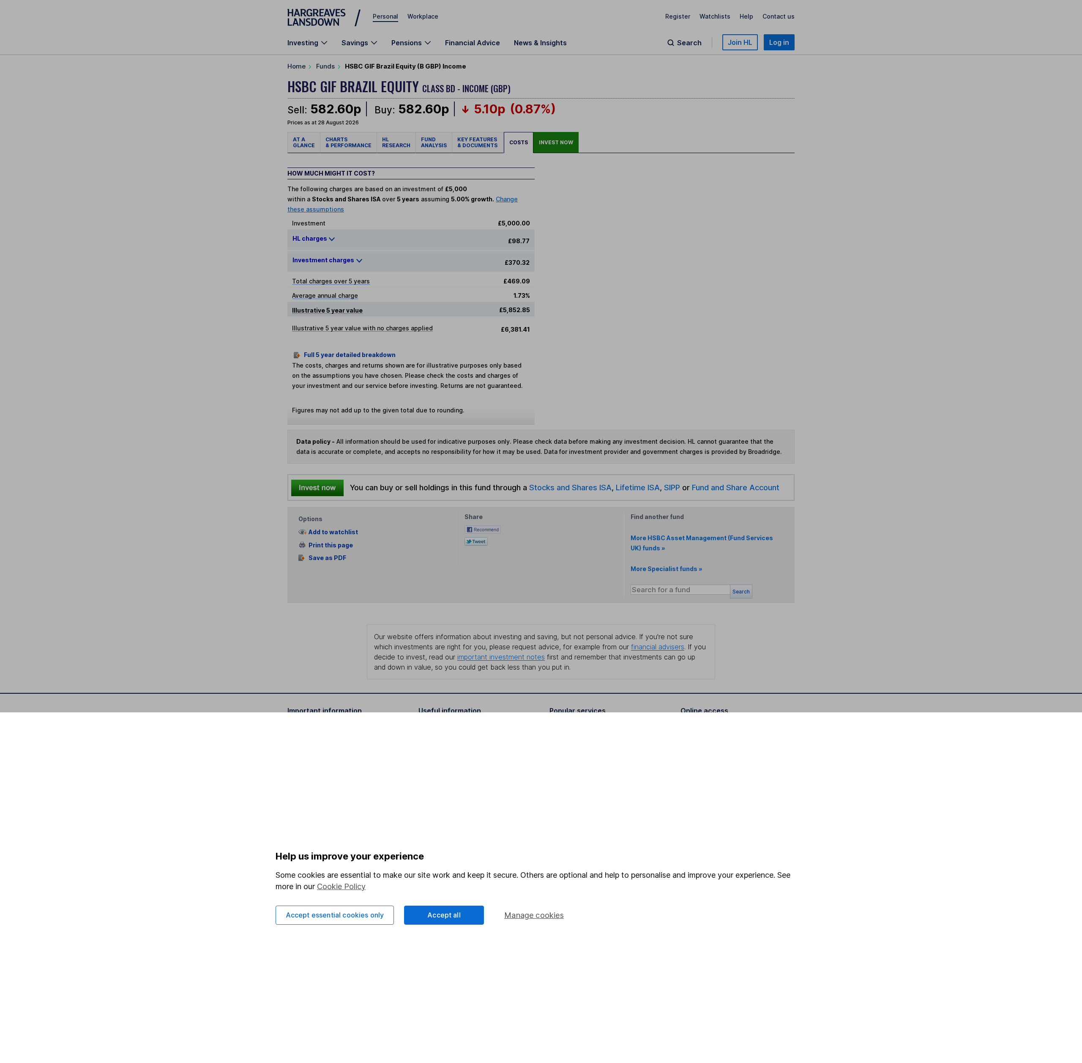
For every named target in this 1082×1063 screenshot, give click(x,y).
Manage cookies (534, 915)
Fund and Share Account (735, 487)
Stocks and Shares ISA (570, 487)
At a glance (304, 142)
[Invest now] (317, 487)
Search (689, 42)
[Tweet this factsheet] (476, 540)
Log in (779, 42)
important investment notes (501, 657)
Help (746, 16)
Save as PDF (327, 557)
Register (677, 16)
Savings (355, 42)
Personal (385, 16)
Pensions (406, 42)
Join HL (740, 42)
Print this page (331, 545)
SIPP (672, 487)
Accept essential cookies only (335, 915)
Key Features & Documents (477, 142)
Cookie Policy (341, 886)
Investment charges (323, 260)
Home (296, 66)
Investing (302, 42)
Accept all (444, 915)
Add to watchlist (333, 532)
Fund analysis (434, 142)
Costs (518, 142)
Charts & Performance (348, 142)
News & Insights (540, 42)
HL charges (310, 238)
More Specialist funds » (666, 568)
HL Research (396, 142)
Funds (325, 66)
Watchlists (714, 16)
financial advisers (657, 647)
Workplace (422, 16)
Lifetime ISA (637, 487)
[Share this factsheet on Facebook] (482, 529)
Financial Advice (472, 42)
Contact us (778, 16)
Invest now (556, 142)
